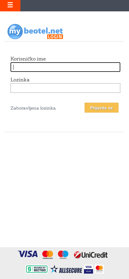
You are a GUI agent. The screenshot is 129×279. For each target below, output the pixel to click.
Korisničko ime (28, 59)
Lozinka (19, 80)
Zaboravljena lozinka (33, 108)
